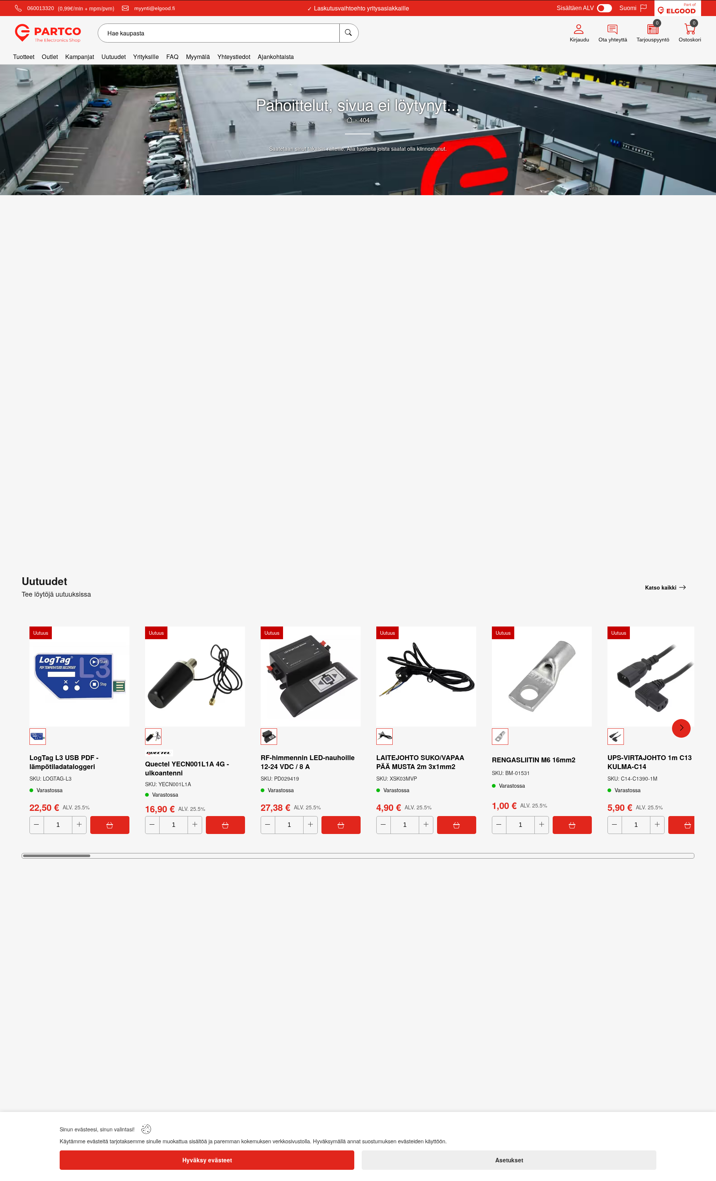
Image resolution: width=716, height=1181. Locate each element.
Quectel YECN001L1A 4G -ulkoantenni (187, 768)
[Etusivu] (349, 120)
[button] (79, 736)
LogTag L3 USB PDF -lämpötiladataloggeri (63, 762)
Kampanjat (79, 56)
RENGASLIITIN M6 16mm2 (533, 759)
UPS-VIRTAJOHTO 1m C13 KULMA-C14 (649, 762)
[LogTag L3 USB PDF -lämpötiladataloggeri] (79, 677)
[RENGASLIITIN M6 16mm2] (542, 677)
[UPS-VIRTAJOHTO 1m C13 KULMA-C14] (657, 677)
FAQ (172, 56)
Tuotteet (23, 56)
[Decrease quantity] (37, 825)
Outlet (50, 56)
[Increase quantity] (79, 825)
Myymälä (198, 56)
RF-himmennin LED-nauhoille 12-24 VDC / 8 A (308, 762)
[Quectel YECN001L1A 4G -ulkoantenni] (195, 677)
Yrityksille (146, 56)
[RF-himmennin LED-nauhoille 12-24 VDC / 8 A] (311, 677)
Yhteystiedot (233, 56)
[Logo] (48, 33)
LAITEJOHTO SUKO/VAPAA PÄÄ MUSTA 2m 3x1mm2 (420, 762)
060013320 (40, 8)
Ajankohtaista (276, 56)
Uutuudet (113, 56)
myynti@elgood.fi (154, 8)
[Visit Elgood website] (677, 8)
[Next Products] (681, 728)
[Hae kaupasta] (348, 33)
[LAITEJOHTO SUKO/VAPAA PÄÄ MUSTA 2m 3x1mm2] (426, 677)
